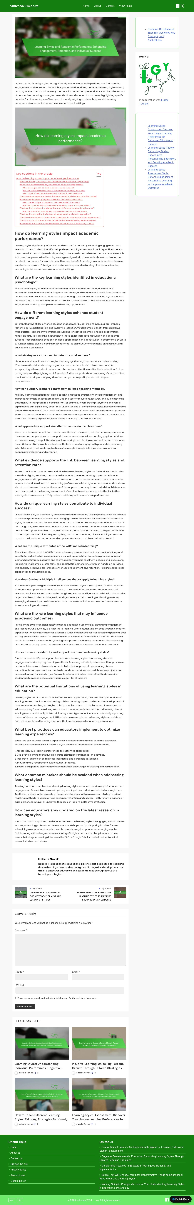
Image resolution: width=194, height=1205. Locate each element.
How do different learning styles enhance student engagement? (51, 184)
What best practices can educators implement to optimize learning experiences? (60, 217)
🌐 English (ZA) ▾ (180, 1199)
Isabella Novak (48, 859)
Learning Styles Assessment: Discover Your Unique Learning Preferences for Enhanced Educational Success (98, 1119)
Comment (21, 930)
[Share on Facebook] (177, 6)
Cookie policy (18, 1181)
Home (86, 6)
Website (20, 985)
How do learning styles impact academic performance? (47, 178)
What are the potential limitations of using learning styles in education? (55, 214)
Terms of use (18, 1175)
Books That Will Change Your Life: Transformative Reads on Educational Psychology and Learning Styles (141, 1177)
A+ (11, 1200)
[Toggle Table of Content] (97, 174)
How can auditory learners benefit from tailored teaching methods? (54, 190)
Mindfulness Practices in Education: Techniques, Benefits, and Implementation (135, 1167)
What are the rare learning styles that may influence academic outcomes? (57, 208)
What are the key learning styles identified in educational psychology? (54, 181)
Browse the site (19, 1164)
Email (76, 971)
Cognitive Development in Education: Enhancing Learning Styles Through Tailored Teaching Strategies (141, 1158)
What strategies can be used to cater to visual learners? (48, 188)
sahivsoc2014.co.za (24, 6)
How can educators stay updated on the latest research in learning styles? (57, 223)
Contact (110, 6)
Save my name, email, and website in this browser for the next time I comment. (57, 998)
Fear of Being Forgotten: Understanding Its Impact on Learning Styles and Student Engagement (141, 1149)
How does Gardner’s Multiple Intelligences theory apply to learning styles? (56, 205)
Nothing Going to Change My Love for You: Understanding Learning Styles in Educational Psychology (142, 1186)
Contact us (17, 1158)
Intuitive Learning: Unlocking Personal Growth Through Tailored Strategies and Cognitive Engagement (98, 1068)
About (97, 6)
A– (19, 1200)
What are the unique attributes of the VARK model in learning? (51, 202)
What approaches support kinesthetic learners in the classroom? (52, 193)
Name (19, 971)
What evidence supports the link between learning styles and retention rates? (58, 196)
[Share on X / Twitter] (182, 6)
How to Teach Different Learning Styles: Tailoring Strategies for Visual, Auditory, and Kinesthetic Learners (41, 1119)
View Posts (125, 6)
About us (15, 1152)
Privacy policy (18, 1169)
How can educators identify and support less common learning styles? (55, 211)
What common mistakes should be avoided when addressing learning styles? (58, 220)
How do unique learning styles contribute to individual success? (51, 199)
